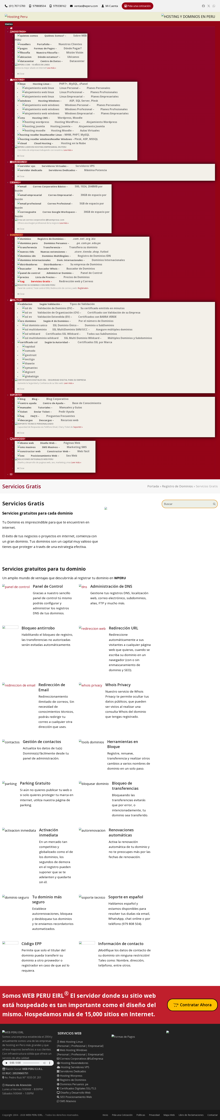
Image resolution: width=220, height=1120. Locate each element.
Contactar (212, 1114)
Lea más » (51, 68)
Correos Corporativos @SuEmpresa (81, 1058)
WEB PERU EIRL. (34, 1114)
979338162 (59, 6)
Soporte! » (78, 427)
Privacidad (154, 1114)
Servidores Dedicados (72, 1071)
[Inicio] (11, 28)
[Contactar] (11, 474)
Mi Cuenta (111, 6)
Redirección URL (123, 628)
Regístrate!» (83, 288)
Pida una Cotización (122, 1114)
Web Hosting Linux (71, 1041)
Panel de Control (48, 586)
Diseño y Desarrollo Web (75, 1092)
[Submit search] (214, 504)
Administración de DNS (111, 586)
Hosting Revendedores (74, 1063)
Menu (10, 24)
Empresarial (95, 1046)
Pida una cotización (139, 6)
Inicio (105, 1114)
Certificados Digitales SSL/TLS (77, 1088)
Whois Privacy (117, 684)
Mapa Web (169, 1114)
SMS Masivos (67, 1101)
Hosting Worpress (70, 1075)
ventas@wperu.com (86, 6)
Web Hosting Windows (73, 1050)
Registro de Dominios (177, 486)
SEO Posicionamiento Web (75, 1097)
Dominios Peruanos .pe (73, 1084)
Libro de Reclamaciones (191, 1114)
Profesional (78, 1046)
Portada (153, 486)
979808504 (39, 6)
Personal (63, 1046)
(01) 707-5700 (17, 6)
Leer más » (69, 383)
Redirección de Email (51, 687)
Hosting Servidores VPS (74, 1067)
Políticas (140, 1114)
